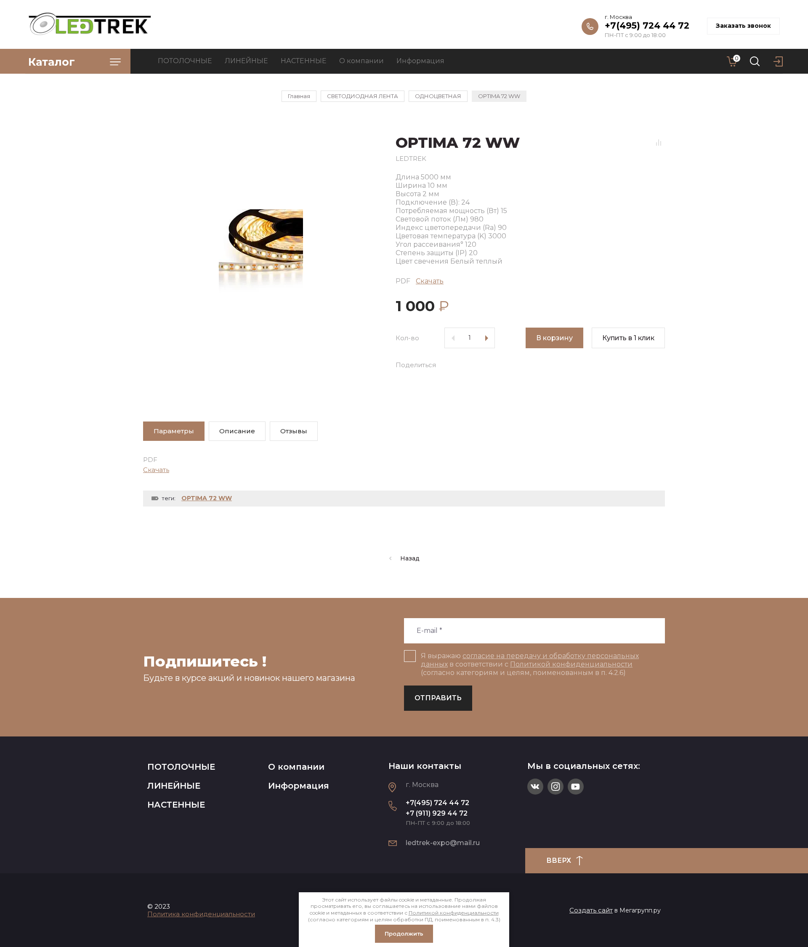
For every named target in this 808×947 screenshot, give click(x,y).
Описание (237, 431)
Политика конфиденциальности (201, 914)
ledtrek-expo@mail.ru (443, 843)
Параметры (174, 431)
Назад (410, 558)
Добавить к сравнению (658, 142)
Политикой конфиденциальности (571, 664)
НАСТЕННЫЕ (176, 805)
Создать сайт (591, 910)
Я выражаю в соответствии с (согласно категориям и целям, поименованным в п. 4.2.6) (530, 664)
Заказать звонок (743, 25)
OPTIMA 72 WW (206, 498)
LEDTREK (411, 159)
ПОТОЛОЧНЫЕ (181, 767)
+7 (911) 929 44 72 (437, 813)
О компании (296, 767)
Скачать (430, 281)
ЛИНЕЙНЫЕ (173, 786)
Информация (298, 786)
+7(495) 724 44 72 (647, 25)
